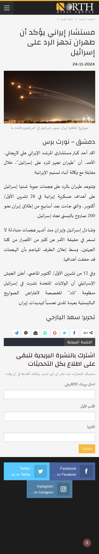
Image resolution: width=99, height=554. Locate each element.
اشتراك (87, 448)
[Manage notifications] (87, 543)
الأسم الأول (87, 406)
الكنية (91, 427)
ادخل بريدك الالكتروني (80, 384)
